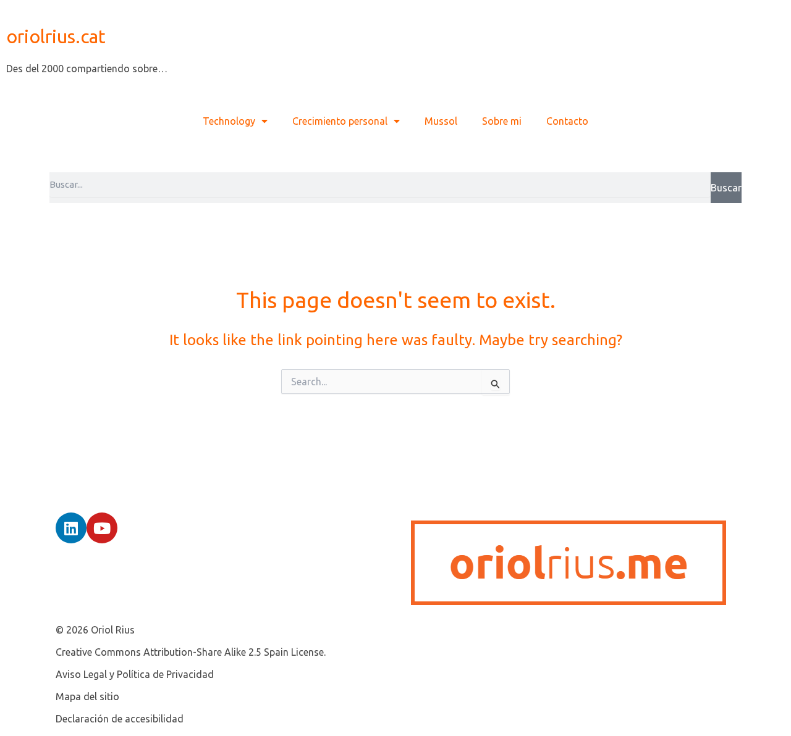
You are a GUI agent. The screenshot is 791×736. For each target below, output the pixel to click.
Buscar (726, 187)
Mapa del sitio (87, 696)
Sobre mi (502, 121)
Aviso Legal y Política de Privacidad (135, 674)
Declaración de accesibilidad (120, 718)
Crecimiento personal (339, 121)
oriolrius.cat (56, 36)
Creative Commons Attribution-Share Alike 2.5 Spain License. (191, 652)
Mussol (441, 121)
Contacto (567, 121)
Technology (229, 121)
